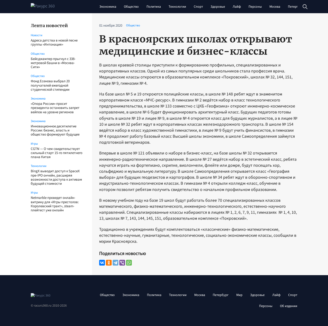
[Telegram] (115, 263)
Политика (153, 6)
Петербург (296, 6)
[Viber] (122, 263)
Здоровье (218, 6)
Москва (274, 6)
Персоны (255, 6)
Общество (131, 6)
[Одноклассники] (109, 263)
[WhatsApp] (129, 263)
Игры (34, 144)
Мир (239, 295)
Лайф (237, 6)
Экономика (107, 6)
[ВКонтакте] (102, 263)
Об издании (288, 306)
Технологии (177, 6)
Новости (36, 35)
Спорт (198, 6)
